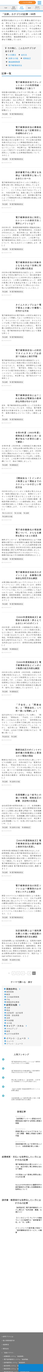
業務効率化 (12, 989)
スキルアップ (11, 1029)
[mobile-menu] (39, 3)
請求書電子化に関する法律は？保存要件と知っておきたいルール (28, 175)
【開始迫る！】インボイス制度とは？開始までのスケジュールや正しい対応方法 (28, 482)
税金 (8, 1010)
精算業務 (10, 992)
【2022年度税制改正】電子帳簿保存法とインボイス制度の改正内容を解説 (28, 665)
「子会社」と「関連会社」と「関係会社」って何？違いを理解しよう (28, 708)
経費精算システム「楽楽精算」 (14, 1356)
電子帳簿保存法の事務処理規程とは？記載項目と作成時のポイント (28, 130)
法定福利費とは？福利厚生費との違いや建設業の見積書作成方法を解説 (28, 933)
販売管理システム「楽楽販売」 (14, 1366)
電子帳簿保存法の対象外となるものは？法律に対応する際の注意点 (28, 265)
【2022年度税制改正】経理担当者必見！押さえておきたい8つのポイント (28, 620)
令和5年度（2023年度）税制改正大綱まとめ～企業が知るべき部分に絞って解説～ (28, 437)
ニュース (10, 1041)
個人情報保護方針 (9, 1340)
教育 (8, 1031)
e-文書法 (12, 55)
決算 (8, 1018)
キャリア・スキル (16, 1026)
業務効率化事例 (12, 1002)
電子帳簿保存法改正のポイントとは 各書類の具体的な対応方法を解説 (28, 575)
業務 (14, 8)
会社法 (24, 55)
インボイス (8, 513)
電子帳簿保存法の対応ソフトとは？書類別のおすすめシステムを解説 (28, 888)
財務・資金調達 (12, 1015)
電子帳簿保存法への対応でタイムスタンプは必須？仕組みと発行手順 (28, 353)
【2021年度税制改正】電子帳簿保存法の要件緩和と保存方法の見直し (28, 843)
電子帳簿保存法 (15, 65)
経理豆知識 (12, 1005)
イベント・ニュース (17, 1038)
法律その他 (13, 58)
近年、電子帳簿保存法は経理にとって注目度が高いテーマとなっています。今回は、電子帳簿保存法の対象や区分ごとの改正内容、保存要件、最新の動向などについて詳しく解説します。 (21, 410)
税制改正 (27, 58)
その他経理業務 (12, 997)
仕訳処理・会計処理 (14, 1013)
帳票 (8, 994)
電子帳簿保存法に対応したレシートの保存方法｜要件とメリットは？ (28, 220)
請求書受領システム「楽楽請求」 (15, 1362)
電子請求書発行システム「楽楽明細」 (16, 1359)
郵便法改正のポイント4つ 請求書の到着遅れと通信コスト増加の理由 (28, 753)
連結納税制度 (14, 62)
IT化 (8, 999)
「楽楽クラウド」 (9, 1352)
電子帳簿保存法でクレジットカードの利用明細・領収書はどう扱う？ (28, 85)
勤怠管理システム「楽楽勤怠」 (14, 1369)
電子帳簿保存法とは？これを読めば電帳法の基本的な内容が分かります (28, 398)
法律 (5, 114)
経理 (21, 8)
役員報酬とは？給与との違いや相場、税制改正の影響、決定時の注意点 (28, 798)
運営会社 (6, 1348)
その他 (19, 513)
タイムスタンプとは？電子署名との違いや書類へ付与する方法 (28, 308)
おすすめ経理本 (12, 1034)
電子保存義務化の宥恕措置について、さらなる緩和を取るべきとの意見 (28, 532)
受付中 (37, 8)
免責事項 (6, 1344)
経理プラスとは (8, 1336)
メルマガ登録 (27, 2)
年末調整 (10, 1020)
